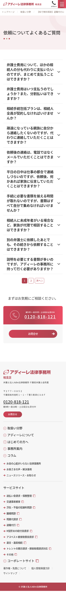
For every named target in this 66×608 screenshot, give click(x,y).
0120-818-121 (40, 316)
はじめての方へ (17, 442)
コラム (11, 455)
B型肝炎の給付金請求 (18, 531)
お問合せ (33, 333)
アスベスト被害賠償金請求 (20, 537)
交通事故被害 (13, 501)
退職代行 (11, 525)
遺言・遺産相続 (15, 542)
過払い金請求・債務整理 (19, 495)
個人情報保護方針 (40, 568)
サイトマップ (10, 573)
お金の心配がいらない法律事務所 (24, 463)
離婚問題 (11, 513)
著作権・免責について (14, 568)
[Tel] (54, 4)
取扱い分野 (25, 11)
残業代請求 (12, 519)
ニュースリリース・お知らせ (21, 475)
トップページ (8, 11)
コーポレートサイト (20, 561)
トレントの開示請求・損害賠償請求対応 (27, 548)
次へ (38, 280)
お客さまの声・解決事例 (19, 469)
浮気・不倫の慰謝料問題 (19, 507)
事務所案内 (14, 448)
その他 (10, 554)
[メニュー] (62, 4)
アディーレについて (20, 435)
